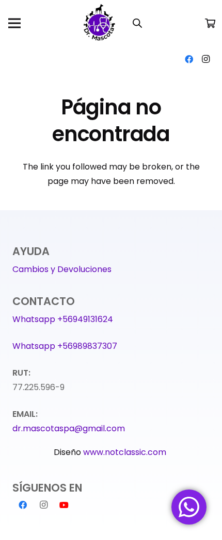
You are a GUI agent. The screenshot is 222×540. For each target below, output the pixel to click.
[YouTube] (64, 505)
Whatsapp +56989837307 (64, 346)
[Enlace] (100, 23)
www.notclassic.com (125, 452)
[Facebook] (189, 59)
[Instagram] (205, 59)
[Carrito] (210, 23)
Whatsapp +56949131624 (62, 319)
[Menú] (14, 23)
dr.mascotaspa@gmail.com (68, 428)
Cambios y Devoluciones (62, 269)
